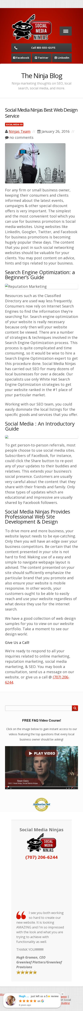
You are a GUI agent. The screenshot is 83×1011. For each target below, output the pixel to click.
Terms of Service (41, 996)
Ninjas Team (19, 131)
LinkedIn (63, 57)
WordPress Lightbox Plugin (16, 994)
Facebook (22, 57)
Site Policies (21, 996)
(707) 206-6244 (41, 857)
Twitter (43, 57)
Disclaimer (60, 996)
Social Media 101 (14, 124)
